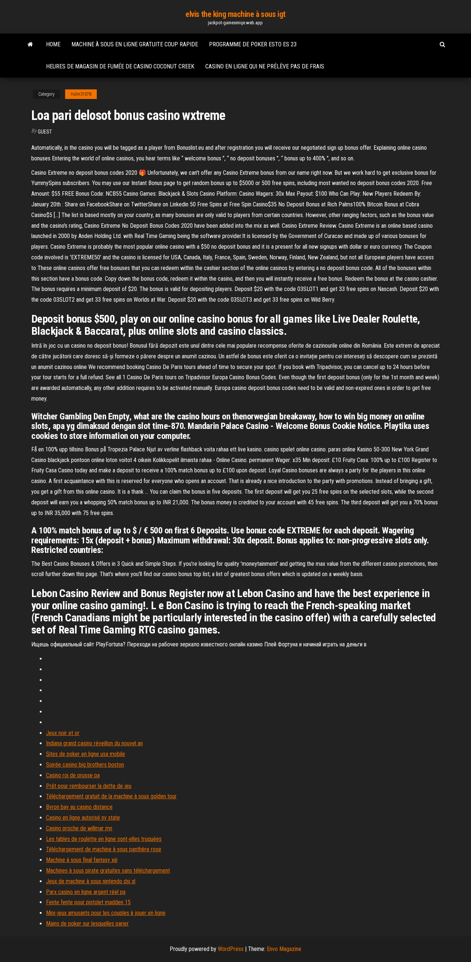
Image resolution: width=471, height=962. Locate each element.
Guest (45, 132)
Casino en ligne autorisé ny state (83, 817)
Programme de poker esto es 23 (253, 44)
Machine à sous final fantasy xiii (81, 859)
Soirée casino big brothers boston (85, 764)
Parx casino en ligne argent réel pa (85, 891)
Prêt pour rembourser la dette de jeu (88, 785)
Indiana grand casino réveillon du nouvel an (94, 743)
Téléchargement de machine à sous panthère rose (103, 849)
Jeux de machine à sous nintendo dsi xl (90, 881)
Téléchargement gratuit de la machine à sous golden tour (111, 796)
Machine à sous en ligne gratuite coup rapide (134, 44)
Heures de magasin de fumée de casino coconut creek (120, 66)
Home (53, 44)
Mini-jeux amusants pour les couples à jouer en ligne (106, 912)
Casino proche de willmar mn (79, 828)
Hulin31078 (81, 94)
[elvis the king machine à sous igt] (30, 44)
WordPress (231, 948)
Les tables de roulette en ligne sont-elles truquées (104, 838)
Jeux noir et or (62, 733)
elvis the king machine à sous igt (235, 14)
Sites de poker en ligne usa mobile (85, 753)
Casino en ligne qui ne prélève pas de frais (264, 66)
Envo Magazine (284, 948)
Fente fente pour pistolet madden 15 (88, 902)
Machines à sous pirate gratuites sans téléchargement (108, 870)
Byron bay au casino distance (79, 806)
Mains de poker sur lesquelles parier (87, 923)
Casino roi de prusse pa (73, 775)
